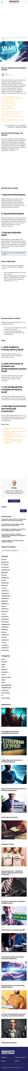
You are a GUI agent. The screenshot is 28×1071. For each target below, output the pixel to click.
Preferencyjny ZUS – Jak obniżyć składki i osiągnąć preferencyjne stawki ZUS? (12, 872)
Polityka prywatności (20, 1057)
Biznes (3, 659)
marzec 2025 (4, 585)
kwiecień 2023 (5, 640)
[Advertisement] (14, 21)
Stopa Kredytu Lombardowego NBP (13, 930)
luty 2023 (3, 642)
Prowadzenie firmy (6, 685)
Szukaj (3, 507)
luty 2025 (3, 588)
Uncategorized (5, 693)
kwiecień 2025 (5, 583)
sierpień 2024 (4, 601)
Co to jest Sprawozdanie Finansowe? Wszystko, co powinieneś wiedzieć (13, 1015)
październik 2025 (5, 570)
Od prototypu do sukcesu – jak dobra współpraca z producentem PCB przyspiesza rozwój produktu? (13, 535)
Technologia (4, 690)
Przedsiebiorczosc (6, 687)
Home (2, 37)
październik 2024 (5, 596)
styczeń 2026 (4, 564)
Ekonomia (4, 661)
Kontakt (3, 1061)
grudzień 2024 (5, 590)
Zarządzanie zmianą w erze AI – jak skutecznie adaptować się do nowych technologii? (13, 520)
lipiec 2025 (4, 575)
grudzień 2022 (5, 647)
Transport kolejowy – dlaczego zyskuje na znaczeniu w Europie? (12, 541)
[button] (2, 2)
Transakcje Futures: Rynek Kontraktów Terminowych (10, 732)
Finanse (7, 37)
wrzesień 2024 (5, 598)
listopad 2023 (5, 622)
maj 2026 (3, 559)
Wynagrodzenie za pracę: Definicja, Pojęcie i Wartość (13, 986)
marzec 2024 (4, 611)
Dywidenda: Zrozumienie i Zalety (12, 434)
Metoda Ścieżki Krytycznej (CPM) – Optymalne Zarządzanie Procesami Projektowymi (13, 441)
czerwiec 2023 (5, 635)
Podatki (3, 674)
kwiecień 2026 (5, 562)
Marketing (4, 669)
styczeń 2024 (4, 616)
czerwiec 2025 (5, 577)
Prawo (3, 682)
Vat (2, 695)
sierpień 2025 (4, 572)
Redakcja (17, 1061)
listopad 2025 (5, 567)
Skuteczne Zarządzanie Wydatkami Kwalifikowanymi (13, 902)
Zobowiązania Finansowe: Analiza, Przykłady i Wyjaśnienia (12, 958)
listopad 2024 (5, 593)
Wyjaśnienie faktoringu (9, 1043)
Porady (3, 680)
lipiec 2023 (4, 632)
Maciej (6, 73)
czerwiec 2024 (5, 603)
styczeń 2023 (4, 645)
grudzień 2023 (5, 619)
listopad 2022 (5, 650)
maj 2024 (3, 606)
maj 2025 (3, 580)
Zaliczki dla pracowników (9, 817)
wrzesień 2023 (5, 627)
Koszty (3, 667)
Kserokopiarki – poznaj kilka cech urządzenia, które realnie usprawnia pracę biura (13, 530)
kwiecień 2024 (5, 609)
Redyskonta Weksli (7, 844)
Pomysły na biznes (6, 677)
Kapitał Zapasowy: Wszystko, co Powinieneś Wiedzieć (12, 761)
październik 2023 (5, 624)
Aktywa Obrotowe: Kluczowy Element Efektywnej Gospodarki (13, 789)
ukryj (18, 97)
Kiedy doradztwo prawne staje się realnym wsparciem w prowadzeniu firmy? (12, 525)
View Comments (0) (14, 501)
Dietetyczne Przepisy (21, 127)
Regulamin (4, 1057)
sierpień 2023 (4, 629)
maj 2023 (3, 637)
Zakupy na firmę (5, 698)
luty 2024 (3, 614)
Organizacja (4, 672)
